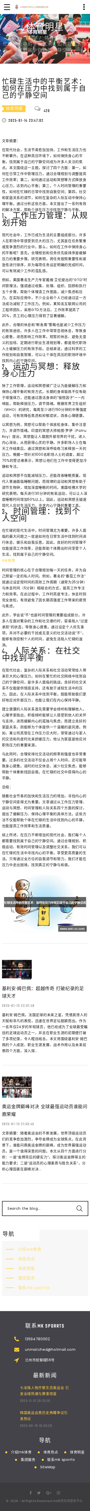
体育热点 (26, 1259)
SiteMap (48, 1467)
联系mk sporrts (34, 1288)
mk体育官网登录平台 (67, 1501)
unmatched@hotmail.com (50, 1349)
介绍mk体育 (30, 1249)
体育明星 (26, 1268)
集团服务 (26, 1278)
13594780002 (37, 1339)
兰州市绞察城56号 (39, 1360)
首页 (31, 38)
